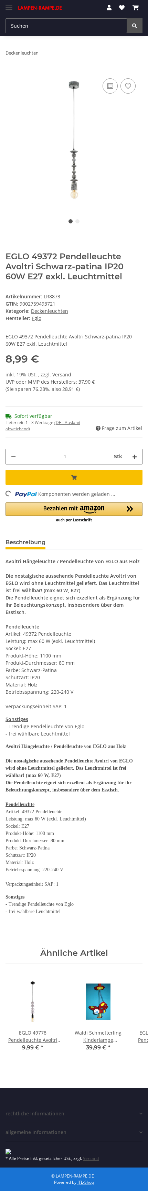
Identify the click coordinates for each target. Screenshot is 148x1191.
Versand (61, 374)
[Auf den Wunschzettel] (128, 86)
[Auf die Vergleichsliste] (110, 86)
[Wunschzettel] (121, 8)
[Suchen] (134, 25)
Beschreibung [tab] (25, 542)
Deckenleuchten (49, 311)
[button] (109, 8)
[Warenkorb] (135, 8)
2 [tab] (77, 221)
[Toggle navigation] (9, 4)
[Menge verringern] (13, 456)
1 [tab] (70, 221)
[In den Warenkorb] (74, 477)
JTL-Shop (85, 1182)
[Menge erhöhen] (134, 456)
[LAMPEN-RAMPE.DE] (40, 8)
